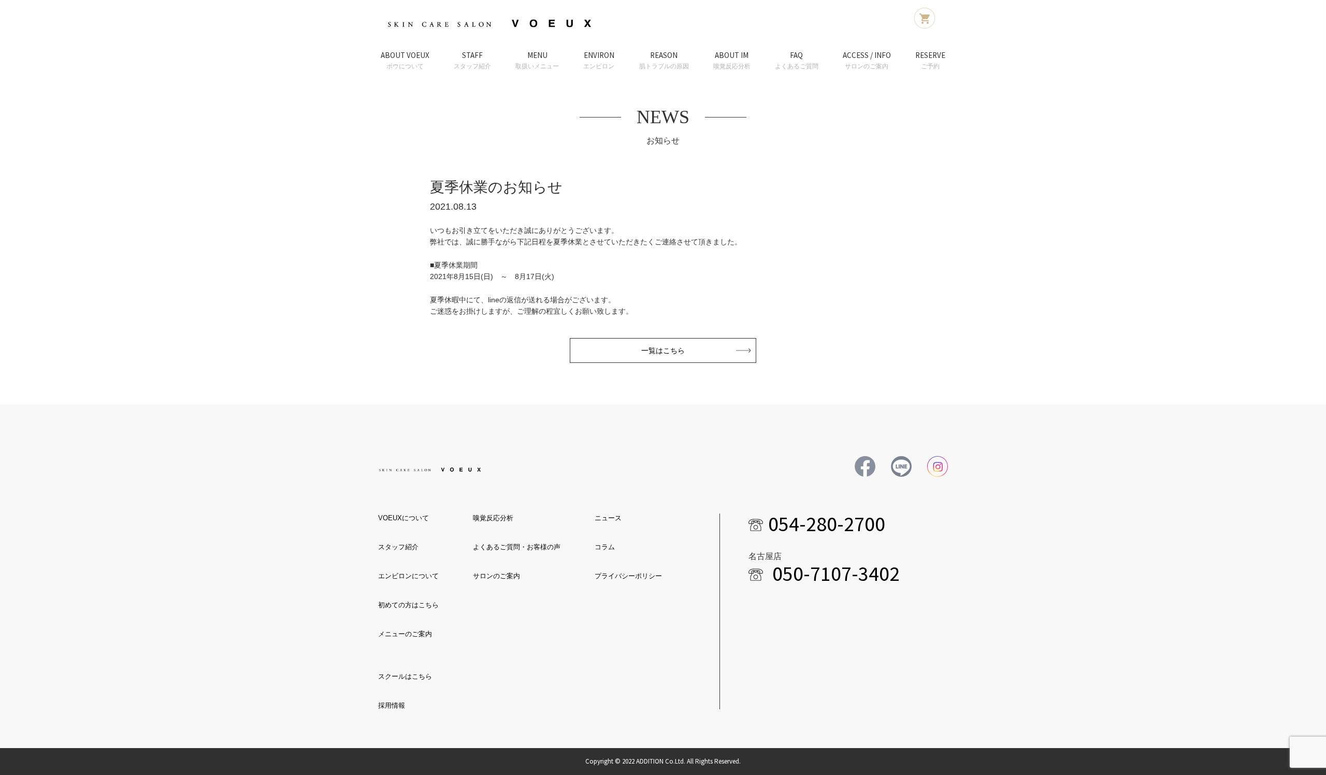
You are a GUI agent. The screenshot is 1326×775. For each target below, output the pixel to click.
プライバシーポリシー (628, 576)
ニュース (608, 518)
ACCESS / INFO (867, 60)
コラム (605, 547)
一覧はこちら (663, 350)
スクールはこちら (405, 676)
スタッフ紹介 (398, 547)
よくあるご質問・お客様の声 (516, 547)
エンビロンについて (408, 576)
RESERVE (930, 60)
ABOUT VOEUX (405, 60)
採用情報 (391, 705)
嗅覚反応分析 (493, 518)
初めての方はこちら (408, 605)
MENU (537, 60)
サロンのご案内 (496, 576)
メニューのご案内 (405, 634)
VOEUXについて (403, 518)
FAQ (796, 60)
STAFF (472, 60)
